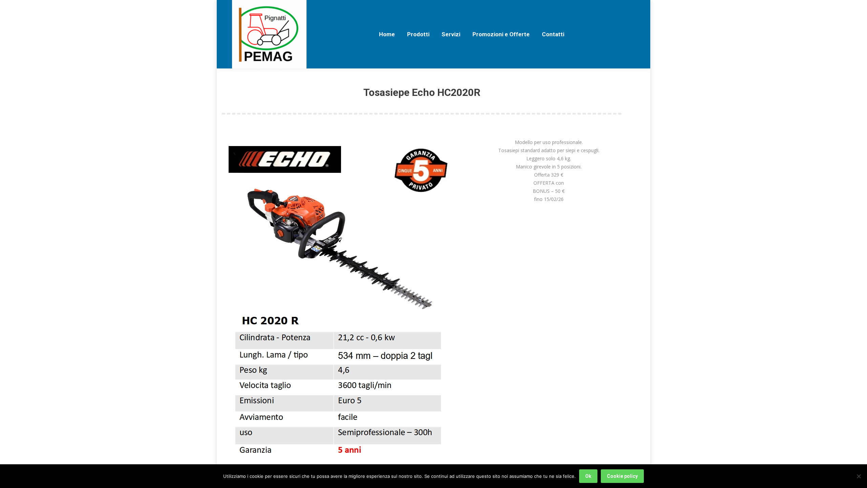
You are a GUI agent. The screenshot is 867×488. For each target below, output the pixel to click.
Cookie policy (622, 476)
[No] (858, 476)
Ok (588, 476)
